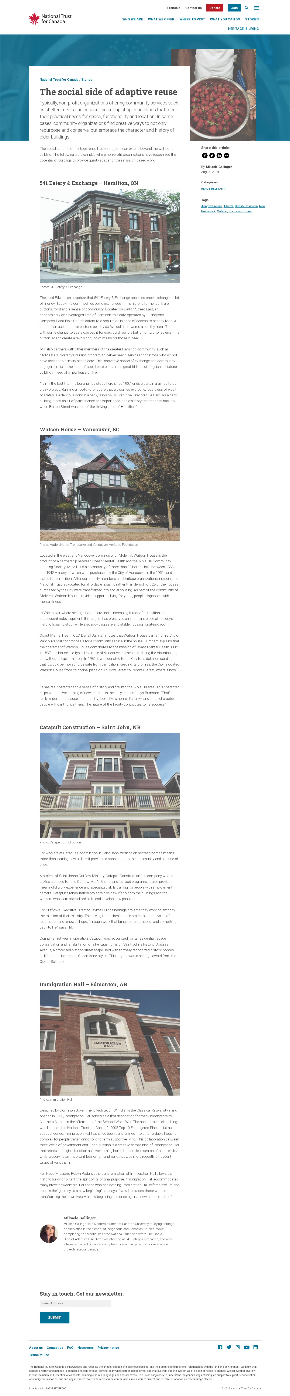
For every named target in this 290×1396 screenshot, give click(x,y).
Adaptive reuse (211, 206)
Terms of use (39, 1355)
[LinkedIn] (219, 156)
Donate (215, 8)
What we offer (161, 19)
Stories (252, 19)
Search (247, 9)
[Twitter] (212, 156)
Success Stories (240, 211)
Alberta (229, 206)
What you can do (225, 19)
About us (36, 1348)
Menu (256, 9)
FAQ (70, 1348)
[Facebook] (204, 156)
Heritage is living (243, 29)
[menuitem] (173, 7)
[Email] (226, 156)
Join (234, 8)
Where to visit (192, 19)
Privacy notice (108, 1348)
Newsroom (85, 1348)
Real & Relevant (213, 188)
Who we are (132, 19)
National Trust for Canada (59, 79)
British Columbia (246, 206)
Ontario (222, 211)
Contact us (193, 8)
